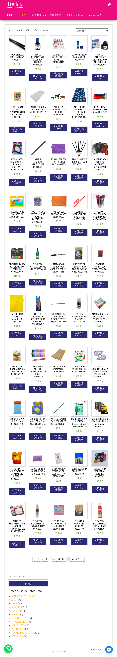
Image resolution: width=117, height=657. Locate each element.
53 (59, 559)
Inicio (10, 15)
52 (54, 559)
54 (63, 559)
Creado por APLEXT (58, 651)
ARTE (13, 600)
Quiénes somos (74, 15)
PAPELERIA (16, 629)
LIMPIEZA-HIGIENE (19, 621)
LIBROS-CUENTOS (19, 618)
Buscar (28, 583)
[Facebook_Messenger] (109, 649)
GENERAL (15, 614)
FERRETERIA (16, 610)
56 (73, 559)
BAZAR (14, 603)
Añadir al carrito (17, 72)
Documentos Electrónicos (47, 15)
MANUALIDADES (18, 625)
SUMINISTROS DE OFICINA (23, 632)
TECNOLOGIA (17, 636)
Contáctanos (95, 15)
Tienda (22, 15)
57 (77, 559)
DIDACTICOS (17, 607)
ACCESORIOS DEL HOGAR (22, 596)
